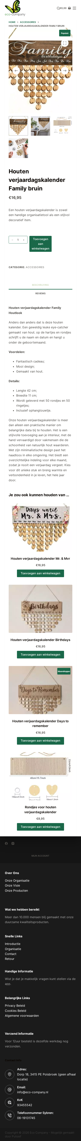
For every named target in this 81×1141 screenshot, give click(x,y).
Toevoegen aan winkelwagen (40, 243)
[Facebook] (6, 843)
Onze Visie (12, 885)
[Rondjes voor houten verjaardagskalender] (40, 776)
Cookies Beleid (15, 1011)
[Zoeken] (58, 8)
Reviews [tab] (40, 293)
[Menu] (74, 8)
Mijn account (40, 855)
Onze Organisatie (17, 880)
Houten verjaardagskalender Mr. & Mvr (40, 558)
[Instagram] (12, 843)
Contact (10, 954)
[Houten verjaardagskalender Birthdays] (40, 609)
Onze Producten (16, 890)
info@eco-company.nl (32, 1092)
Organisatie (13, 949)
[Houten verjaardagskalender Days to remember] (40, 690)
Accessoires (35, 267)
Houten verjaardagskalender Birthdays (40, 640)
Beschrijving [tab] (40, 284)
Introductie (12, 944)
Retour (9, 959)
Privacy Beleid (15, 1005)
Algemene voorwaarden (22, 1015)
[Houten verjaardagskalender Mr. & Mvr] (40, 527)
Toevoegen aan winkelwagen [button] (40, 573)
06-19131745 (26, 1118)
